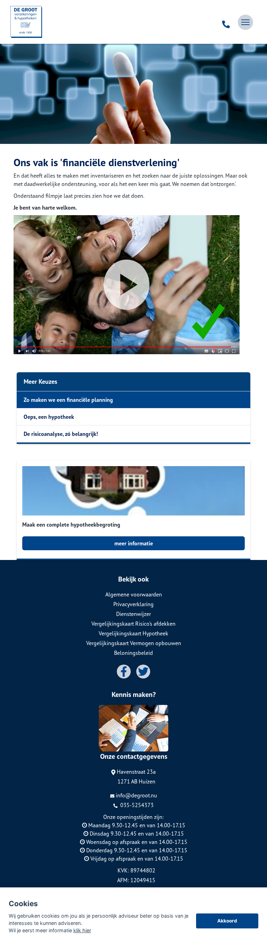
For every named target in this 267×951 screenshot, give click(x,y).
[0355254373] (226, 22)
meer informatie (133, 543)
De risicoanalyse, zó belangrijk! (61, 433)
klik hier (82, 930)
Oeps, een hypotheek (49, 416)
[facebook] (124, 671)
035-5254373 (136, 805)
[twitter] (143, 671)
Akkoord (227, 921)
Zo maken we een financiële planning (68, 399)
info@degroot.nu (136, 795)
